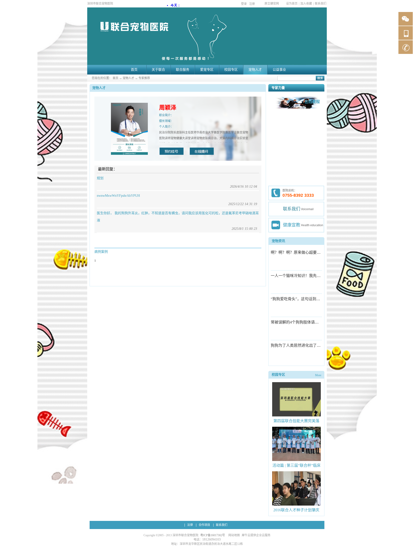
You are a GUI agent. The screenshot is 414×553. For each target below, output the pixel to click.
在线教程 (312, 102)
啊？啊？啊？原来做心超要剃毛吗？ (301, 252)
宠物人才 (128, 78)
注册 (252, 4)
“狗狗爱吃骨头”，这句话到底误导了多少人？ (309, 299)
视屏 (275, 225)
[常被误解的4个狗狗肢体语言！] (287, 336)
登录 (244, 4)
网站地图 (233, 535)
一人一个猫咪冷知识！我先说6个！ (300, 276)
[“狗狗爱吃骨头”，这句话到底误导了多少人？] (287, 313)
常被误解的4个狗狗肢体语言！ (296, 322)
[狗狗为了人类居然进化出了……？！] (287, 359)
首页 (134, 69)
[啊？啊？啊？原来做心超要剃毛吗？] (287, 267)
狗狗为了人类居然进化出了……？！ (301, 345)
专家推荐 (144, 78)
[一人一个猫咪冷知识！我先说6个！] (287, 290)
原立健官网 (271, 3)
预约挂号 (172, 151)
